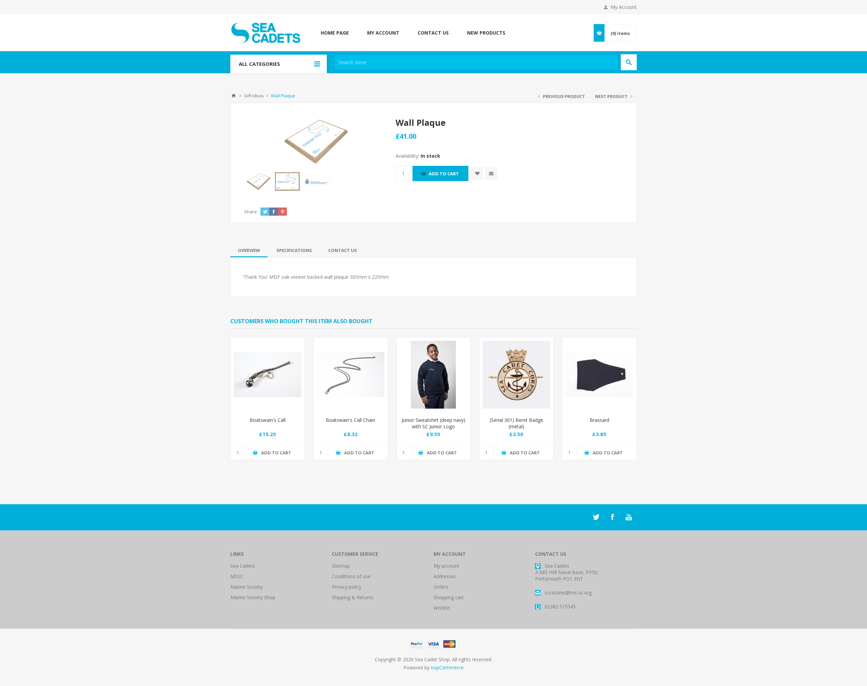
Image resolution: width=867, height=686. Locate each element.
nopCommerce (447, 667)
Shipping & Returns (353, 597)
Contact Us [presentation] (342, 250)
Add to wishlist (477, 173)
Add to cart (444, 174)
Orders (441, 587)
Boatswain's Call (268, 420)
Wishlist (442, 608)
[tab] (249, 250)
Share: (251, 212)
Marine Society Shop (252, 597)
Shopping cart (449, 597)
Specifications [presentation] (294, 250)
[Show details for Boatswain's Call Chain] (351, 374)
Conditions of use (351, 576)
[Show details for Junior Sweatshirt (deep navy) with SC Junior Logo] (434, 374)
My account (446, 566)
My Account (624, 7)
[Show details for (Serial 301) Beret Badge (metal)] (516, 374)
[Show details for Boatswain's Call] (268, 374)
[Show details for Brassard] (599, 374)
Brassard (599, 420)
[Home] (233, 95)
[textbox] (476, 62)
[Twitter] (596, 517)
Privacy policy (346, 587)
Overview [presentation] (249, 250)
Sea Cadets (242, 566)
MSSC (236, 576)
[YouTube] (628, 517)
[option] (258, 181)
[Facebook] (612, 517)
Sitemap (341, 566)
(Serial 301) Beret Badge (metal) (516, 423)
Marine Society (246, 587)
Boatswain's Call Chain (350, 420)
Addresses (445, 576)
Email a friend (491, 173)
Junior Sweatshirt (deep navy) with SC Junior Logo (433, 423)
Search (629, 62)
